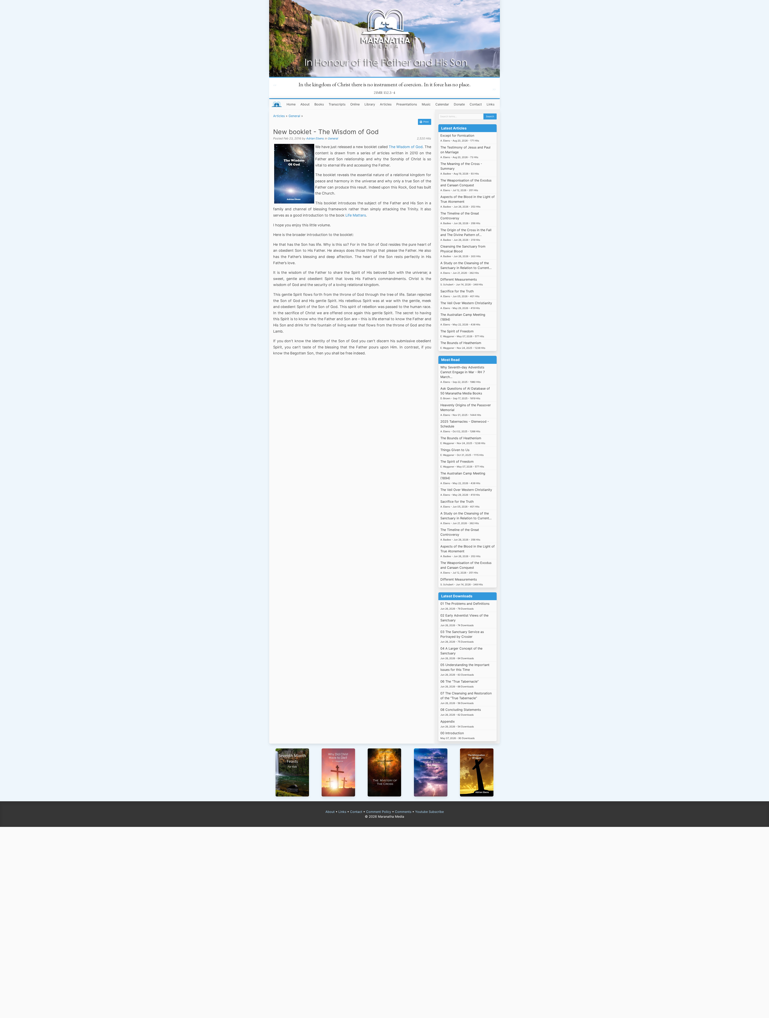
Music (426, 104)
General (294, 116)
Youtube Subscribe (429, 812)
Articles (386, 104)
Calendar (442, 104)
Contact (476, 104)
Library (369, 104)
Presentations (406, 104)
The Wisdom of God (406, 147)
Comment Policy (378, 812)
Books (319, 104)
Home (291, 104)
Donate (459, 104)
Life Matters (355, 215)
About (305, 104)
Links (490, 104)
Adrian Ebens (315, 138)
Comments (403, 812)
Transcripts (337, 104)
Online (355, 104)
